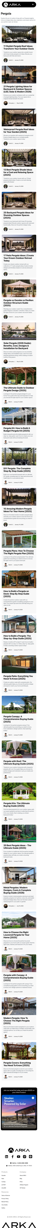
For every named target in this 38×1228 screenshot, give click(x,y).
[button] (32, 4)
